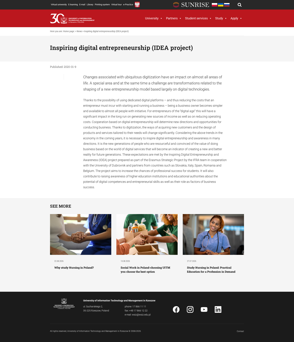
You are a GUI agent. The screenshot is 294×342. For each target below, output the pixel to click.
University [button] (152, 18)
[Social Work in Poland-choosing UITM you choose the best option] (147, 234)
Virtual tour (116, 4)
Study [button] (219, 18)
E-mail (82, 4)
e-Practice (128, 4)
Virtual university (59, 4)
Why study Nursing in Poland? (74, 267)
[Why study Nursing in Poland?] (80, 234)
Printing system (102, 4)
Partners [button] (172, 18)
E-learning (73, 4)
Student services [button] (196, 18)
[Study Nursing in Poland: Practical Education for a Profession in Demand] (213, 234)
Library (90, 4)
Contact (240, 331)
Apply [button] (234, 18)
